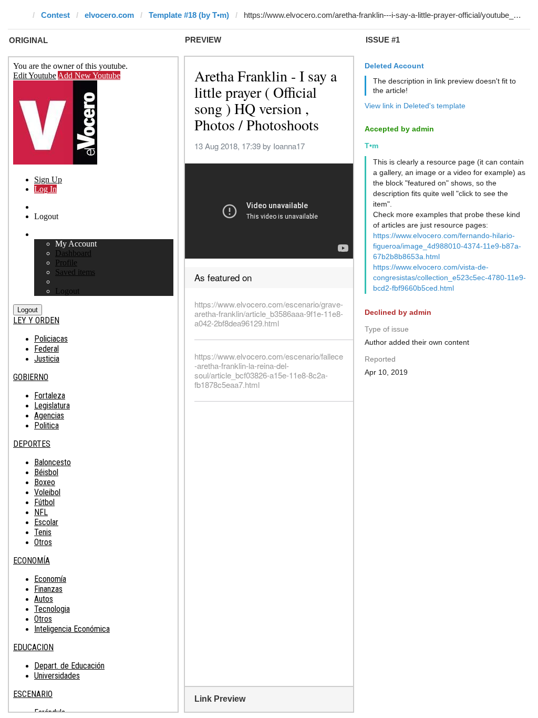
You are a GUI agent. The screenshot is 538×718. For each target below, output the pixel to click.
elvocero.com (109, 15)
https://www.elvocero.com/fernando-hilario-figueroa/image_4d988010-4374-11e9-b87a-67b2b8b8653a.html (447, 246)
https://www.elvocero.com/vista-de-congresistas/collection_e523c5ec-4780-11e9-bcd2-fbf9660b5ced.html (449, 277)
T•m (371, 145)
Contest (55, 15)
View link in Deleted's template (415, 105)
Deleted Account (394, 65)
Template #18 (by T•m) (189, 15)
